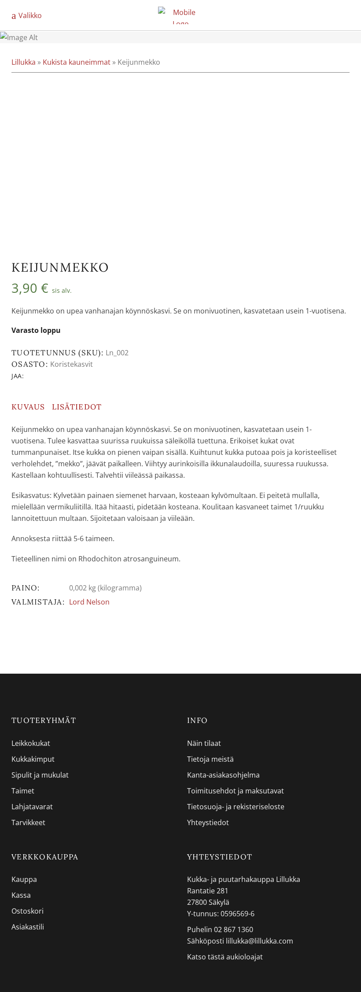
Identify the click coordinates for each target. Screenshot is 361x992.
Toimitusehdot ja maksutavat (235, 791)
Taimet (22, 791)
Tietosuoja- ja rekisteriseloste (235, 806)
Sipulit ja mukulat (40, 775)
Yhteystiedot (208, 822)
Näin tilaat (204, 743)
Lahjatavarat (32, 806)
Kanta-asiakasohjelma (223, 775)
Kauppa (24, 879)
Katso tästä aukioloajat (225, 957)
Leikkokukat (30, 743)
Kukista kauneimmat (77, 62)
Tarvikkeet (28, 822)
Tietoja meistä (210, 759)
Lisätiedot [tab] (77, 407)
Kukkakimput (33, 759)
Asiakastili (27, 927)
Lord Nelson (89, 602)
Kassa (21, 895)
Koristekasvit (71, 364)
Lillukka (23, 62)
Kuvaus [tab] (28, 407)
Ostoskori (27, 911)
